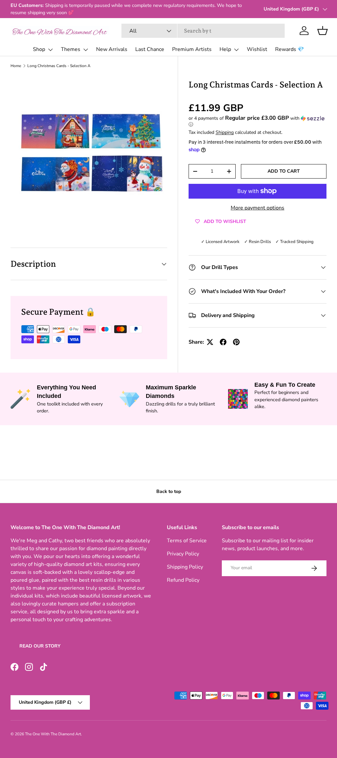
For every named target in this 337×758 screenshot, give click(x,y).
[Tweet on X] (210, 342)
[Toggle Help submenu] (236, 50)
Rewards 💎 (289, 49)
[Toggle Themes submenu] (86, 50)
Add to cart (284, 171)
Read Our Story (40, 646)
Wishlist (257, 49)
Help (225, 49)
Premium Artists (192, 49)
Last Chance (149, 49)
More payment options (257, 207)
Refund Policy (183, 580)
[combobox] (203, 31)
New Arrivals (111, 49)
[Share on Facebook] (223, 342)
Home (16, 65)
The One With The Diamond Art (53, 734)
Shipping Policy (185, 567)
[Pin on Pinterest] (236, 342)
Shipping (225, 132)
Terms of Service (187, 540)
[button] (322, 30)
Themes (70, 49)
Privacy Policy (183, 553)
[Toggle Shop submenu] (50, 50)
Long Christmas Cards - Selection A (59, 65)
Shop (39, 49)
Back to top (168, 491)
